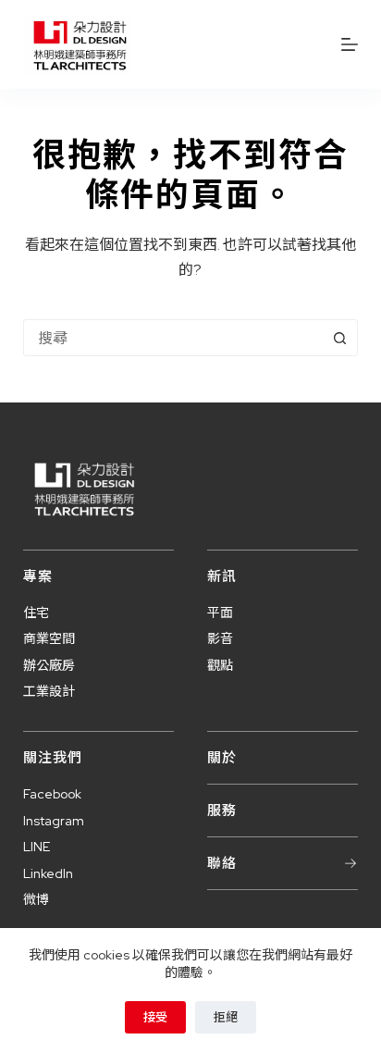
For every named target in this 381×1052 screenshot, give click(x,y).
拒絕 (226, 1017)
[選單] (349, 44)
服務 (222, 810)
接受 (155, 1017)
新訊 (222, 576)
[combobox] (173, 337)
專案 (38, 576)
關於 (222, 758)
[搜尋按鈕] (339, 337)
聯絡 (222, 863)
